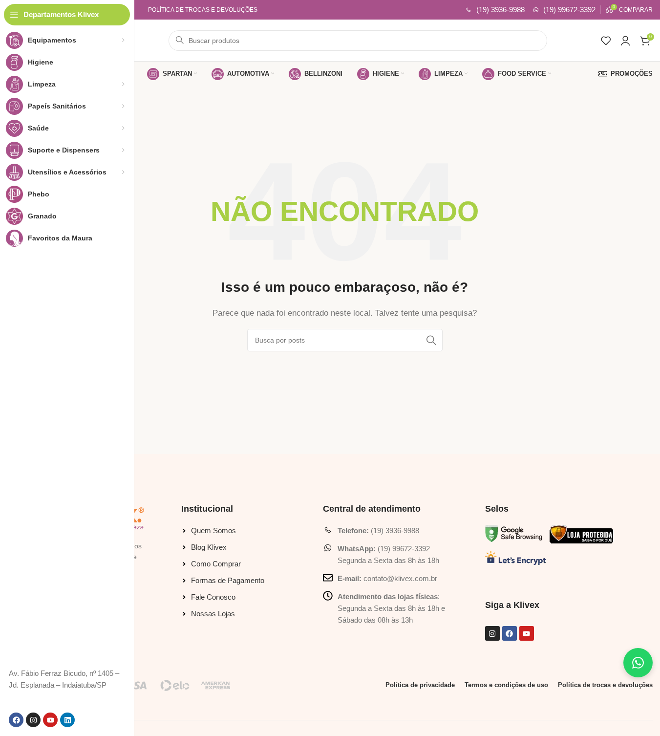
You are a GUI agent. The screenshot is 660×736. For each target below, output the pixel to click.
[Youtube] (50, 720)
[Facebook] (16, 720)
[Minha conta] (625, 40)
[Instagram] (33, 720)
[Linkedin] (67, 720)
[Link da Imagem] (513, 533)
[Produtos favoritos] (606, 40)
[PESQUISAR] (431, 340)
